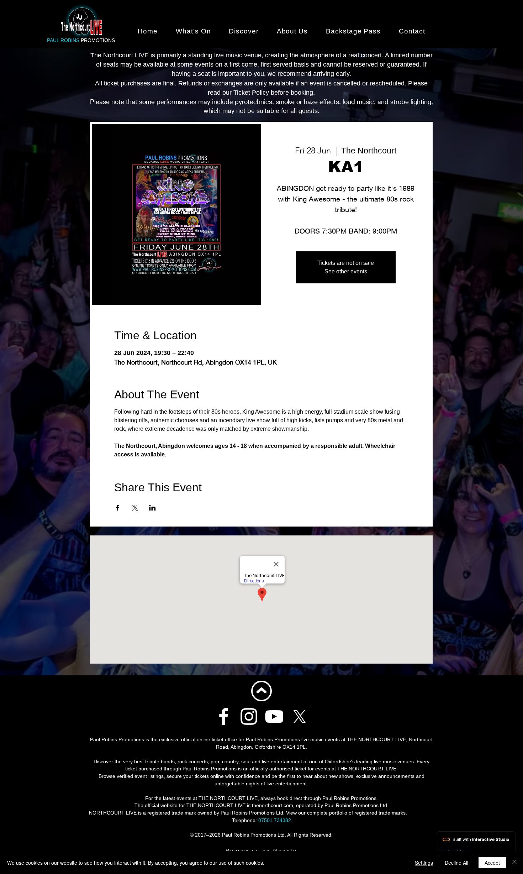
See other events (345, 271)
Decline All (456, 862)
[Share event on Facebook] (117, 508)
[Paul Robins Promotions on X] (299, 716)
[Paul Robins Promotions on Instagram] (249, 716)
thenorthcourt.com (272, 805)
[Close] (514, 862)
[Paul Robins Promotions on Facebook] (223, 716)
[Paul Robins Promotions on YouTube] (274, 716)
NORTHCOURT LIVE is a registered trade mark (142, 813)
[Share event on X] (135, 508)
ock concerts (193, 761)
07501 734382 (274, 820)
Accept (492, 862)
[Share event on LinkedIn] (152, 508)
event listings (149, 776)
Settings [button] (424, 862)
